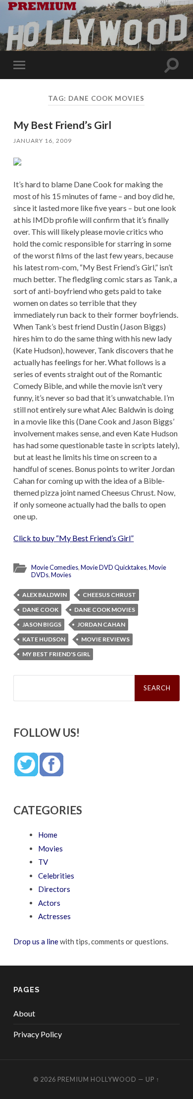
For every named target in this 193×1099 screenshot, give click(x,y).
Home (47, 834)
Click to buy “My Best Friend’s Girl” (73, 538)
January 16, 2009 (42, 140)
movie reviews (105, 639)
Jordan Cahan (101, 624)
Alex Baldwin (44, 594)
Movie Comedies (54, 567)
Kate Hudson (43, 639)
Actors (49, 902)
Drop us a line (35, 941)
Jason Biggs (41, 624)
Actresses (54, 916)
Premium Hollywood (97, 1079)
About (24, 1013)
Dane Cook (40, 609)
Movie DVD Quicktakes (113, 567)
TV (43, 861)
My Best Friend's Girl (56, 654)
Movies (61, 575)
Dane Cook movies (104, 609)
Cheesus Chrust (109, 594)
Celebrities (56, 875)
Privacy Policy (37, 1034)
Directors (54, 889)
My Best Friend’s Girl (62, 125)
